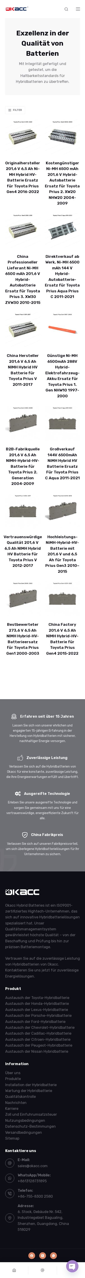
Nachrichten (16, 1103)
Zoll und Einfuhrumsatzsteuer (31, 1114)
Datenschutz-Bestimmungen (30, 1126)
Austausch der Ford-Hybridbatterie (35, 1022)
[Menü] (78, 9)
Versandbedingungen (23, 1132)
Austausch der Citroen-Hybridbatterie (37, 1039)
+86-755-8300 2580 (35, 1196)
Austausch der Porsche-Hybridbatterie (38, 1015)
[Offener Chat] (72, 1266)
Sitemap (12, 1138)
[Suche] (66, 9)
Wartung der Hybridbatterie (28, 1091)
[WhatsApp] (53, 1255)
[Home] (14, 1270)
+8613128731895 (32, 1181)
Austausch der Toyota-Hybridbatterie (37, 998)
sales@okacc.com (33, 1166)
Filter (17, 110)
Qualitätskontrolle (20, 1096)
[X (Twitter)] (42, 1255)
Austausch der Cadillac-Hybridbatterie (38, 1033)
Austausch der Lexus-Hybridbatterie (36, 1010)
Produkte (13, 1079)
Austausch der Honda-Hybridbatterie (37, 1003)
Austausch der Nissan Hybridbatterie (36, 1051)
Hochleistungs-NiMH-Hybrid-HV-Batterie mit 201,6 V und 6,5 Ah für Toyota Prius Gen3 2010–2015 (62, 554)
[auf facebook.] (31, 1255)
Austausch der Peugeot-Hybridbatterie (38, 1045)
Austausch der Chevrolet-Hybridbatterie (40, 1027)
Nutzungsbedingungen (25, 1120)
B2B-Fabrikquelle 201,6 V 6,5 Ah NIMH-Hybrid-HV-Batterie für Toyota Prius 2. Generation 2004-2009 (23, 466)
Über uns (12, 1073)
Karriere (11, 1108)
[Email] (42, 1270)
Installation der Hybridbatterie (31, 1085)
